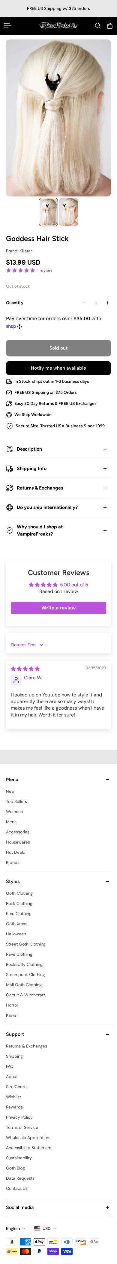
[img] (25, 669)
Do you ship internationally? (47, 507)
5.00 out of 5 (74, 585)
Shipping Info (31, 468)
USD (47, 1228)
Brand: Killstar (19, 251)
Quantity (14, 302)
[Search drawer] (98, 25)
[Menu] (7, 25)
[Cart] (110, 25)
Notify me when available (58, 368)
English (13, 1228)
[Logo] (58, 25)
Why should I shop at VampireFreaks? (40, 530)
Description (29, 449)
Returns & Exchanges (40, 488)
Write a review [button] (58, 608)
